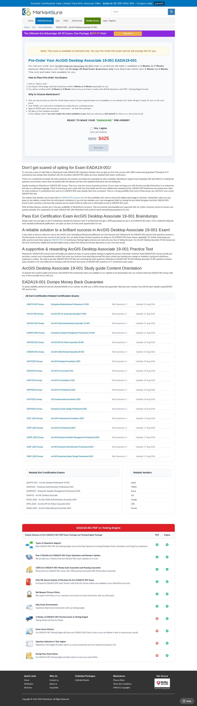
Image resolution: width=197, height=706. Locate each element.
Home (30, 21)
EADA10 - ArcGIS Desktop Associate (42, 495)
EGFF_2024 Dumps (35, 418)
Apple (133, 483)
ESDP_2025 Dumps (35, 456)
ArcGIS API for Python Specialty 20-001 (67, 342)
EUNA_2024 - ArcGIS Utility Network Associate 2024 (49, 508)
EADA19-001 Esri (59, 240)
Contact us (54, 680)
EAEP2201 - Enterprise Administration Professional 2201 (50, 487)
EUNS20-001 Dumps (35, 352)
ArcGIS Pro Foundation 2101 (63, 380)
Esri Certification (45, 27)
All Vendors (28, 684)
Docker (134, 508)
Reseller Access (92, 21)
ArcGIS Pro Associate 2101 (62, 371)
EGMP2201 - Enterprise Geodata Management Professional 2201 (53, 491)
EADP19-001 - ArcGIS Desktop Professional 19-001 (48, 483)
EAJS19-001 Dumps (35, 314)
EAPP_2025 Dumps (35, 428)
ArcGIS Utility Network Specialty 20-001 (67, 352)
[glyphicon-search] (171, 12)
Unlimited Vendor (82, 680)
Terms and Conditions (98, 132)
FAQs (66, 21)
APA (133, 504)
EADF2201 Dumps (34, 361)
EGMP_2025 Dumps (35, 437)
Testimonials (77, 21)
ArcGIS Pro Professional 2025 (63, 428)
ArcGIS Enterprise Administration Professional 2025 (72, 447)
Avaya (133, 491)
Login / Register (109, 21)
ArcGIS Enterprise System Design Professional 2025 (72, 456)
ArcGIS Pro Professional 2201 (63, 390)
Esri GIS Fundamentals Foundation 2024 (67, 418)
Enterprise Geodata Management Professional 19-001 (73, 333)
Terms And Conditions (122, 684)
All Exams (28, 688)
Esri (33, 27)
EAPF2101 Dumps (34, 380)
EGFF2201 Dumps (34, 399)
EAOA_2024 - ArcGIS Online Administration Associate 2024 (52, 500)
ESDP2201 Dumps (34, 409)
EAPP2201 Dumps (34, 390)
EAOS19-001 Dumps (35, 323)
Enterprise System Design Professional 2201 (69, 409)
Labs (58, 21)
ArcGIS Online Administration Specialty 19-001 (70, 323)
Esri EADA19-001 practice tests (71, 198)
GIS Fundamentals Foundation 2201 (66, 399)
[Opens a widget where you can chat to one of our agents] (187, 701)
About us (53, 684)
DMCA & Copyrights (121, 688)
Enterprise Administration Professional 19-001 (70, 304)
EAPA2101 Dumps (34, 371)
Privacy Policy (118, 680)
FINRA (134, 487)
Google (134, 500)
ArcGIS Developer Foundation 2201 (65, 361)
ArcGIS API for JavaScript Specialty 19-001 (68, 314)
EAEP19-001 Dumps (35, 304)
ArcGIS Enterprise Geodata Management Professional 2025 (75, 437)
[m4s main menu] (24, 21)
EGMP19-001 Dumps (36, 333)
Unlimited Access (44, 21)
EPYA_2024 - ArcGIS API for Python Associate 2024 (48, 504)
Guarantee (54, 688)
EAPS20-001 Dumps (35, 342)
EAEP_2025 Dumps (35, 447)
